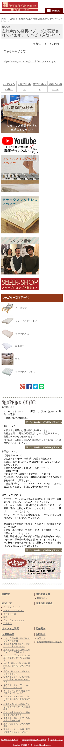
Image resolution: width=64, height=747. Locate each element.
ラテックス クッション (13, 620)
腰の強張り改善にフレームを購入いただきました (16, 686)
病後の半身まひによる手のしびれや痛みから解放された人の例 (16, 679)
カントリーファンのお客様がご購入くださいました (16, 692)
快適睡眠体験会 (44, 603)
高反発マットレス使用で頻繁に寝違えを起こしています (16, 730)
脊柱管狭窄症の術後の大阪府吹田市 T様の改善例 (16, 713)
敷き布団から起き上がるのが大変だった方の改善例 (16, 650)
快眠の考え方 (43, 594)
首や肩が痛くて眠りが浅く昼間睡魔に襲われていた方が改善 (16, 665)
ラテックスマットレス (26, 321)
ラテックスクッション (26, 371)
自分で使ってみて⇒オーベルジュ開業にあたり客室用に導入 (16, 698)
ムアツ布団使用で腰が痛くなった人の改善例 (16, 639)
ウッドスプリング (24, 308)
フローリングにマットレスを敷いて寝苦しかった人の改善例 (16, 657)
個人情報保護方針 (9, 739)
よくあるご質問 (10, 628)
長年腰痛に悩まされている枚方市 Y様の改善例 (16, 719)
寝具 (17, 359)
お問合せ (40, 634)
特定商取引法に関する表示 (34, 739)
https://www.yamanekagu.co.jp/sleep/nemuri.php (30, 61)
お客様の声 (8, 634)
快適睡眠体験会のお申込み (49, 641)
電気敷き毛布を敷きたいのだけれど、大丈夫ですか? (16, 645)
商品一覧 (7, 603)
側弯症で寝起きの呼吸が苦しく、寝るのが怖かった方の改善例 (16, 706)
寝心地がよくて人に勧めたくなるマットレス (16, 672)
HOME (3, 19)
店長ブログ (42, 598)
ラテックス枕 (22, 333)
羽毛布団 (19, 346)
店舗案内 (40, 628)
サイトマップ (57, 739)
